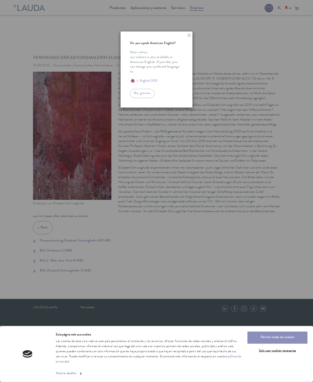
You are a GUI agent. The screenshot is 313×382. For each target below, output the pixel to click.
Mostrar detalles (66, 373)
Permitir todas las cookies (277, 337)
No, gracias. (142, 93)
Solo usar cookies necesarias (277, 350)
